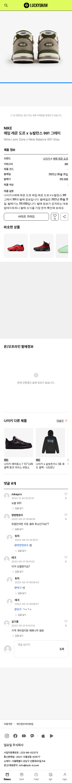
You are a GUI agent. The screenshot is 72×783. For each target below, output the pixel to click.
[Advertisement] (36, 300)
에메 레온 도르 (60, 158)
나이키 (46, 158)
